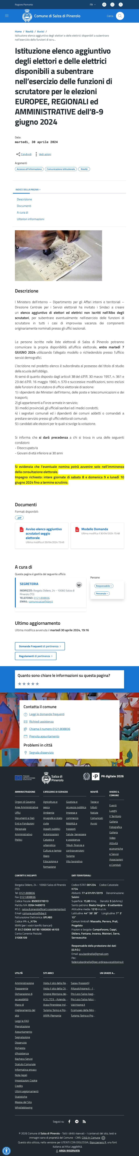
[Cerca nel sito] (120, 16)
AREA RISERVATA (69, 1151)
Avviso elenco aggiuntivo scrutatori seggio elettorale (44, 533)
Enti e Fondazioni (24, 823)
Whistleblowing (23, 1107)
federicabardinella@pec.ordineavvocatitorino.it (98, 962)
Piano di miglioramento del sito (25, 1010)
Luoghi (113, 811)
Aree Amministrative (26, 807)
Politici (18, 840)
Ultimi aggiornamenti (26, 1091)
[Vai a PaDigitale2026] (103, 776)
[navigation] (7, 16)
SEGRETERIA (29, 583)
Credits (19, 1086)
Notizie (94, 813)
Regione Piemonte (24, 4)
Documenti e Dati (24, 818)
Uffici (18, 813)
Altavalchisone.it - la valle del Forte (91, 988)
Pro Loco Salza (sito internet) (87, 999)
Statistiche (21, 1097)
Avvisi (40, 31)
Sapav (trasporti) (80, 983)
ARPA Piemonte (52, 1015)
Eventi (113, 805)
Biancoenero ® (98, 1142)
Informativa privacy (26, 1070)
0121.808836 (42, 598)
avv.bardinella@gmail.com (93, 954)
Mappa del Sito (23, 1102)
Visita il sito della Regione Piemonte (63, 983)
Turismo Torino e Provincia (57, 1010)
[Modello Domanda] (77, 529)
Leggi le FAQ (22, 1021)
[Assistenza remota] (103, 1138)
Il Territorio (115, 816)
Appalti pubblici (51, 829)
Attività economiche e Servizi (116, 848)
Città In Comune (91, 1138)
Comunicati (96, 818)
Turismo (70, 856)
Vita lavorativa (74, 861)
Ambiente (48, 813)
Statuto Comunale (25, 1064)
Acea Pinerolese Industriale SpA (61, 1005)
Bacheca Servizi (24, 1059)
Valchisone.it (78, 1005)
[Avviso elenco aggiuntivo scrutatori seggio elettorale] (21, 529)
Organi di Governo (25, 802)
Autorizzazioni (51, 834)
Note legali (21, 1075)
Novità (29, 31)
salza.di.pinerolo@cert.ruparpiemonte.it (44, 909)
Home (18, 31)
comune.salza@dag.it (41, 601)
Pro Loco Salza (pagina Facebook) (89, 994)
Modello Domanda (94, 529)
